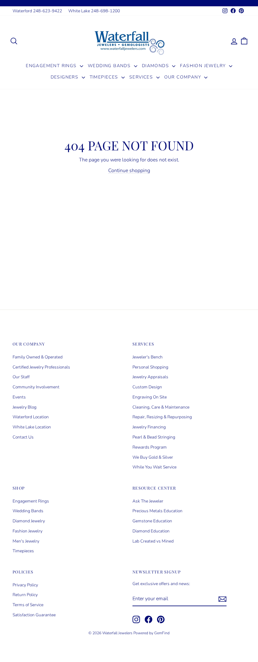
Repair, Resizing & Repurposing (162, 417)
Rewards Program (149, 447)
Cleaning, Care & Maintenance (160, 407)
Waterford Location (31, 417)
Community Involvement (36, 387)
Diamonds (156, 66)
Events (19, 397)
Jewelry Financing (149, 427)
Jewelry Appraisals (150, 377)
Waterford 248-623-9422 (37, 11)
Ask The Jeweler (147, 501)
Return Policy (25, 595)
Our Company (183, 77)
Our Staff (21, 377)
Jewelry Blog (24, 407)
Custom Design (147, 387)
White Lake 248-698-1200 (94, 11)
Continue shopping (129, 170)
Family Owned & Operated (38, 357)
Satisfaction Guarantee (34, 615)
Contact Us (23, 437)
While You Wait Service (154, 467)
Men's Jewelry (26, 541)
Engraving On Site (149, 397)
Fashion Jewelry (203, 66)
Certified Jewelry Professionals (41, 367)
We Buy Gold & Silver (152, 457)
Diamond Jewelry (29, 521)
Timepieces (105, 77)
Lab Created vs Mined (153, 541)
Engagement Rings (52, 66)
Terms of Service (28, 605)
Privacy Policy (25, 585)
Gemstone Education (152, 521)
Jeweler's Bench (147, 357)
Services (142, 77)
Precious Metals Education (157, 511)
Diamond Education (151, 531)
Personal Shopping (150, 367)
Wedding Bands (110, 66)
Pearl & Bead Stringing (153, 437)
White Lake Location (32, 427)
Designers (65, 77)
